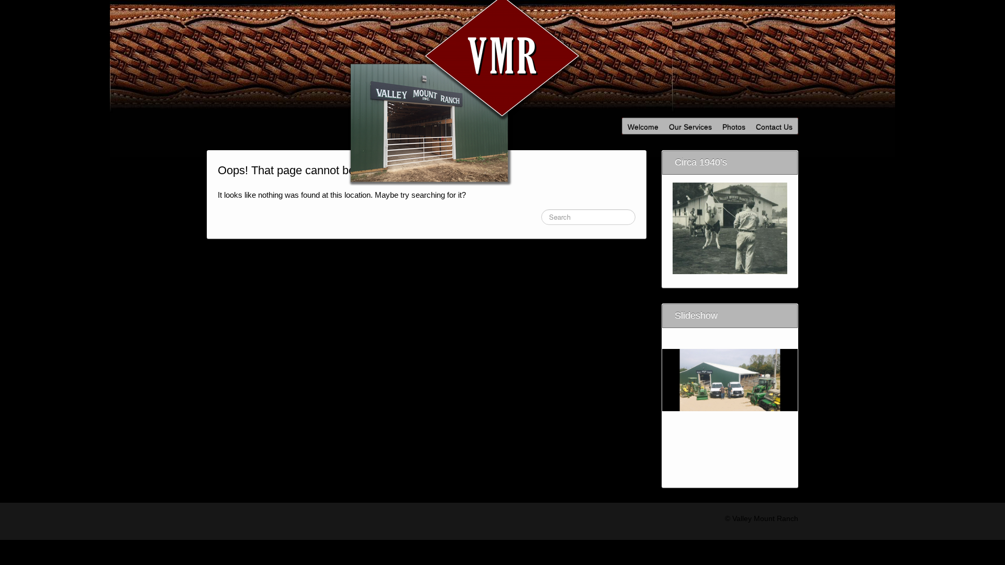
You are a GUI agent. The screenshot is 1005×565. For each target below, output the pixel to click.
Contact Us (774, 127)
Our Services (690, 127)
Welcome (643, 127)
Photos (733, 127)
